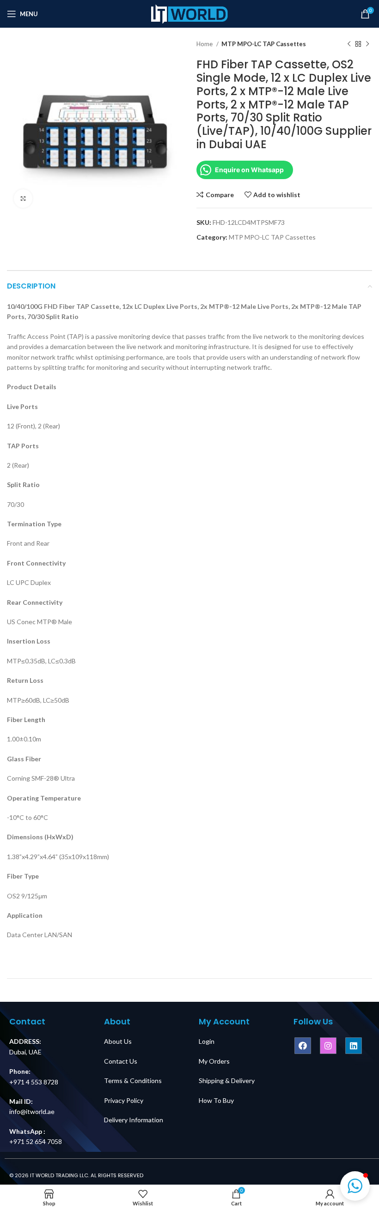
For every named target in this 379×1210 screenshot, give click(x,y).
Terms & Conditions (133, 1080)
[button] (355, 1186)
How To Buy (216, 1100)
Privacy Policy (123, 1100)
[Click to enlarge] (23, 198)
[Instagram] (328, 1045)
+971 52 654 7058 (35, 1141)
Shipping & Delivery (227, 1080)
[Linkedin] (353, 1045)
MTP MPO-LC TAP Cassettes (263, 44)
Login (206, 1041)
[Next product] (367, 44)
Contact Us (120, 1061)
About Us (118, 1041)
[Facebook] (302, 1045)
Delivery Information (133, 1120)
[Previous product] (349, 44)
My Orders (214, 1061)
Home (205, 44)
